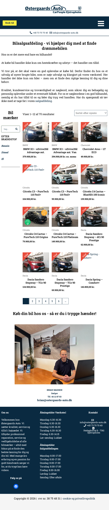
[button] (10, 22)
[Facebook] (16, 486)
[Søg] (16, 129)
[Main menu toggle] (101, 23)
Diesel (4, 152)
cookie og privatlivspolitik (79, 498)
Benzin (5, 145)
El (2, 158)
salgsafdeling (43, 101)
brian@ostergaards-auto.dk (54, 400)
